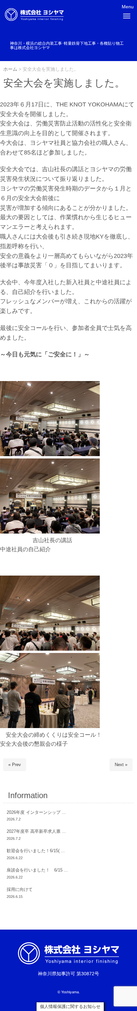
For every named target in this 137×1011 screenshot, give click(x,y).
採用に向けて (20, 889)
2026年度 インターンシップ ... (36, 812)
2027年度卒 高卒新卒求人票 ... (36, 831)
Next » (121, 764)
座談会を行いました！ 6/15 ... (37, 870)
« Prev (14, 764)
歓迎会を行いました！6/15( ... (36, 850)
